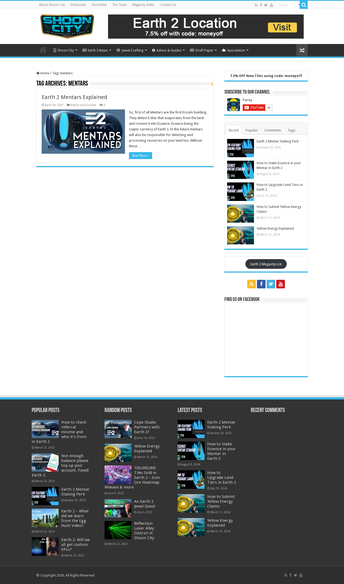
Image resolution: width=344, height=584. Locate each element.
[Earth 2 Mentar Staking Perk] (45, 496)
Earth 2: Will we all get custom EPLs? (75, 544)
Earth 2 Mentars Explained (74, 97)
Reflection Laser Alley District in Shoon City (144, 530)
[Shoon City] (67, 25)
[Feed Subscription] (212, 84)
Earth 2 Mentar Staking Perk (278, 141)
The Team (119, 5)
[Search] (304, 5)
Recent (234, 130)
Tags (291, 130)
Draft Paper (204, 50)
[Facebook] (261, 5)
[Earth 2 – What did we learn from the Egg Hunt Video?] (45, 518)
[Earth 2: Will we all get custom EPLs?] (45, 546)
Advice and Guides (83, 105)
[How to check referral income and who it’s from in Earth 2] (45, 429)
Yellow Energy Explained (275, 228)
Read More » (140, 155)
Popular (252, 130)
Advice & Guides (168, 50)
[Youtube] (271, 5)
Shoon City (66, 50)
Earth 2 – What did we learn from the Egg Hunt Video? (75, 518)
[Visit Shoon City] (206, 26)
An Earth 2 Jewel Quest (144, 504)
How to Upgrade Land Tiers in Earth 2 (221, 477)
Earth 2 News (98, 50)
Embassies (78, 5)
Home (43, 49)
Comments (272, 130)
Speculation (236, 50)
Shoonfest (99, 5)
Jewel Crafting (133, 50)
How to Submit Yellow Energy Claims (221, 501)
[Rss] (256, 5)
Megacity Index (143, 5)
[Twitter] (266, 5)
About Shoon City (52, 5)
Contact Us (168, 5)
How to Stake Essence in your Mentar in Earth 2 (221, 451)
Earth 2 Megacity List (266, 264)
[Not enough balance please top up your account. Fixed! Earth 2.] (45, 462)
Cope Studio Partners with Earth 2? (147, 427)
